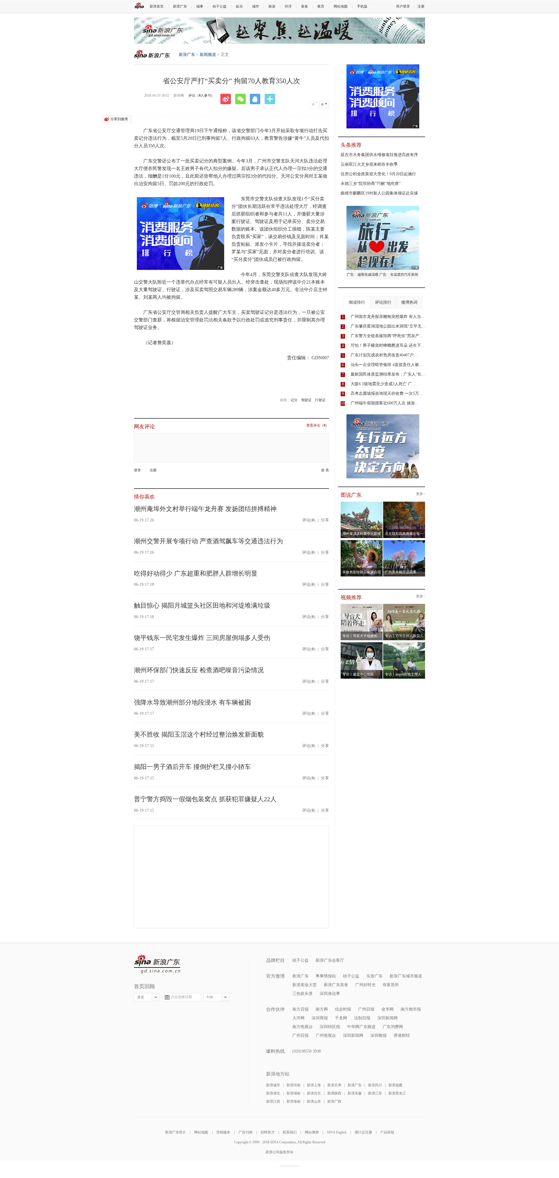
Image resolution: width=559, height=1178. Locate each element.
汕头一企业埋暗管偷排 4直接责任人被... (386, 364)
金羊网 (387, 1009)
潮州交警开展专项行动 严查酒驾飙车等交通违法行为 (208, 541)
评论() (308, 520)
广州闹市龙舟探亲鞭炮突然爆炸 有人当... (387, 316)
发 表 (325, 470)
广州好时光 (365, 985)
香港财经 (402, 1035)
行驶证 (320, 400)
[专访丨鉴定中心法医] (362, 644)
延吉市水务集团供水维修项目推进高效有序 (379, 155)
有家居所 (391, 985)
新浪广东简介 (175, 1132)
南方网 (322, 1009)
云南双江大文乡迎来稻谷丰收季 (369, 164)
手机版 (362, 6)
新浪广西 (334, 1101)
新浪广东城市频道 (406, 976)
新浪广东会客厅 (330, 960)
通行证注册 (363, 1132)
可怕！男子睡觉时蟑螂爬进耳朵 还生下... (387, 345)
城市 (255, 6)
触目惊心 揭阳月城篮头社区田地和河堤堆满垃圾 (202, 605)
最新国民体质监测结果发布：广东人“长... (388, 374)
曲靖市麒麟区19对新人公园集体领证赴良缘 (379, 193)
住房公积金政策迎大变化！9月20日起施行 (378, 174)
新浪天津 (334, 1085)
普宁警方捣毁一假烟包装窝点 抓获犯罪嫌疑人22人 (205, 799)
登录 (137, 470)
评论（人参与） (201, 95)
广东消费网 (393, 1027)
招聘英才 (268, 1132)
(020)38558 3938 (306, 1051)
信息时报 (343, 1009)
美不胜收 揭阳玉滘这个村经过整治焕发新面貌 (199, 734)
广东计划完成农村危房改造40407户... (384, 355)
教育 (320, 6)
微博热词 (409, 302)
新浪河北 (314, 1093)
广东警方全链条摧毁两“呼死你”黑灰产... (387, 336)
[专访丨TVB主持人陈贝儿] (404, 606)
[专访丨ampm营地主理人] (404, 644)
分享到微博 (119, 119)
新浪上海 (314, 1085)
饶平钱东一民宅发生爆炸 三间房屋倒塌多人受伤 (202, 637)
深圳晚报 (378, 1035)
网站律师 (312, 1132)
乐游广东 (374, 976)
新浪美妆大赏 (304, 985)
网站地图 (341, 6)
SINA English (336, 1132)
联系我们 (290, 1132)
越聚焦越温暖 (368, 275)
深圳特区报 (330, 1027)
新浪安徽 (355, 1093)
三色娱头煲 (302, 993)
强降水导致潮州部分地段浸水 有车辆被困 (192, 702)
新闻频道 (208, 54)
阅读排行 (357, 302)
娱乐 (239, 6)
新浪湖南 (293, 1093)
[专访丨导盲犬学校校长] (362, 606)
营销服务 (223, 1132)
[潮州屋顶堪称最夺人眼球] (362, 503)
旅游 (271, 6)
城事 (199, 6)
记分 (294, 400)
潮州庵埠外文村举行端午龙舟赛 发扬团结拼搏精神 (205, 508)
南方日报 (300, 1009)
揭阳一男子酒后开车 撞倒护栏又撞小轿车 (192, 766)
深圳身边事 (330, 993)
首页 (140, 997)
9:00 (210, 997)
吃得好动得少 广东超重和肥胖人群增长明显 (195, 573)
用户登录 (403, 6)
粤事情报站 (326, 976)
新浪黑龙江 (397, 1093)
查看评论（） (317, 425)
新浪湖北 (273, 1093)
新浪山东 (314, 1101)
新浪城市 (273, 1085)
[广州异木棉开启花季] (404, 542)
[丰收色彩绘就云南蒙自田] (362, 542)
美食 (304, 6)
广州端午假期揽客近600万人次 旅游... (384, 403)
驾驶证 (306, 400)
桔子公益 (220, 6)
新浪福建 (395, 1085)
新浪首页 (157, 6)
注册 (421, 6)
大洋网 (298, 1018)
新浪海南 (293, 1101)
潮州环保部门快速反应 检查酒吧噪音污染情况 (199, 670)
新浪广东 (180, 6)
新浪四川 (375, 1085)
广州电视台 (326, 1035)
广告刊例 (245, 1132)
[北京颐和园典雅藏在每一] (404, 503)
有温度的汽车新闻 (404, 275)
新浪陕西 (334, 1093)
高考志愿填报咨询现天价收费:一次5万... (386, 393)
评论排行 (383, 302)
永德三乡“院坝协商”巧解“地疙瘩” (371, 183)
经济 (288, 6)
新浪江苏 (375, 1093)
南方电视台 (302, 1027)
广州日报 (366, 1009)
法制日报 (362, 1018)
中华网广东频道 (361, 1027)
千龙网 (341, 1018)
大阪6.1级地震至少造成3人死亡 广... (383, 384)
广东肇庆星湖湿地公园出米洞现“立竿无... (388, 326)
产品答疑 (387, 1132)
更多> (420, 494)
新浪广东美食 (336, 985)
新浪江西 (273, 1101)
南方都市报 (411, 1009)
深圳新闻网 (387, 1018)
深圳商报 (320, 1018)
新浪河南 (293, 1085)
